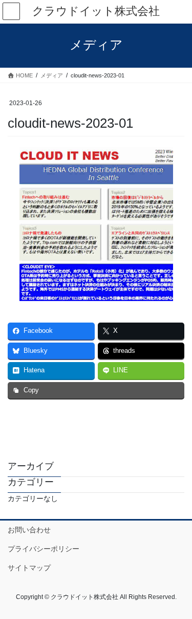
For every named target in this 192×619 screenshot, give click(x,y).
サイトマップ (29, 568)
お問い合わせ (29, 530)
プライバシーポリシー (43, 549)
